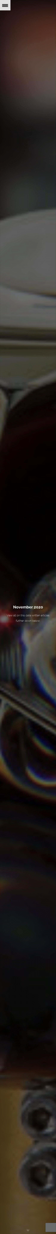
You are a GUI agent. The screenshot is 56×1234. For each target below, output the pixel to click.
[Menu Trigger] (5, 5)
